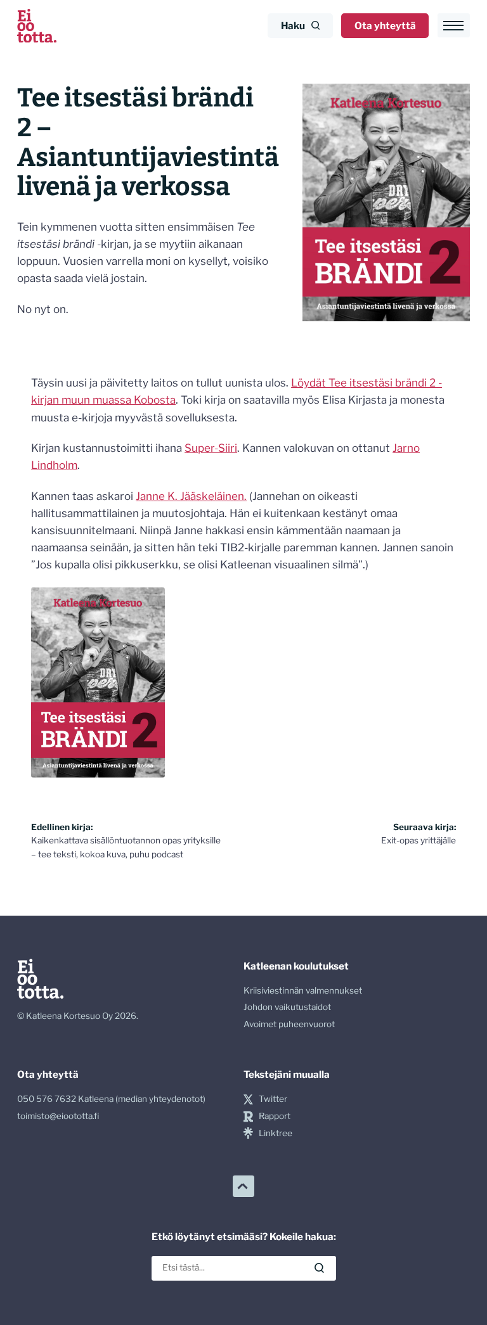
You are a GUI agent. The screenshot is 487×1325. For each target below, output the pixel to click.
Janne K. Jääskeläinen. (191, 496)
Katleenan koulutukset (296, 966)
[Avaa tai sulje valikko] (454, 25)
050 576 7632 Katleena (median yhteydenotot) (111, 1099)
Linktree (275, 1133)
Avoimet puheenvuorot (289, 1024)
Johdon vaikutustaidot (287, 1007)
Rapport (274, 1116)
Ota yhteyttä (385, 26)
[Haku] (319, 1268)
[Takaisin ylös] (243, 1186)
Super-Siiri (211, 448)
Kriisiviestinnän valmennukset (303, 990)
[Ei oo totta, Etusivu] (36, 26)
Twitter (273, 1099)
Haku (293, 26)
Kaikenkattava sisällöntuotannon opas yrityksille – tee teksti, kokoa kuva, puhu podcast (126, 841)
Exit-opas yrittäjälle (418, 834)
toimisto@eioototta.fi (58, 1116)
